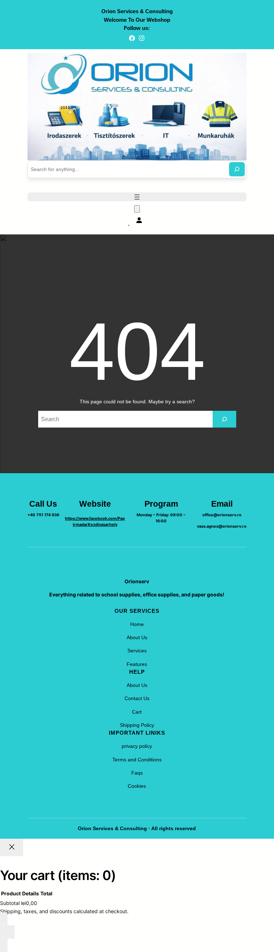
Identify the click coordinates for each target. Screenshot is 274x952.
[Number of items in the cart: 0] (137, 209)
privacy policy (137, 746)
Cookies (137, 786)
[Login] (139, 220)
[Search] (237, 169)
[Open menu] (137, 197)
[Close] (11, 847)
